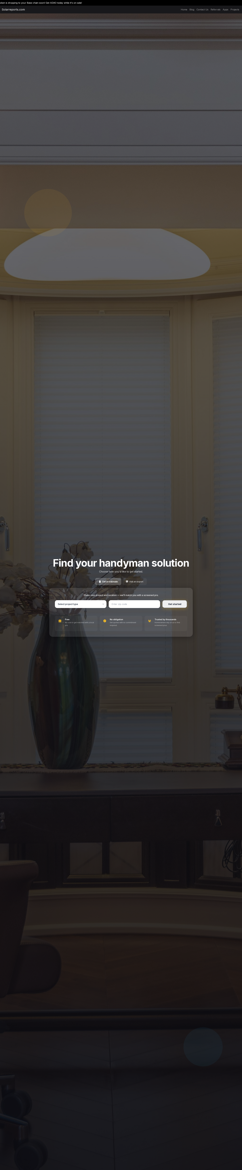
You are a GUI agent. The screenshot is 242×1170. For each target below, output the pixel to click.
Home (184, 9)
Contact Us (202, 9)
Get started (174, 604)
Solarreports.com (10, 9)
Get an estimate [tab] (110, 581)
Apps (225, 9)
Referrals (215, 9)
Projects (235, 9)
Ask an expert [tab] (136, 581)
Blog (191, 9)
